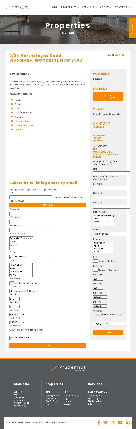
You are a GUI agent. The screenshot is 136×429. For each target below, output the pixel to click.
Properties (68, 7)
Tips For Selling (94, 401)
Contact (121, 7)
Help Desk (132, 28)
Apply (66, 398)
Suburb (13, 260)
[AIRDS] (21, 268)
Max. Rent (14, 302)
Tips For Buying (52, 401)
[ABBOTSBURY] (21, 265)
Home (54, 7)
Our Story (18, 392)
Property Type (17, 233)
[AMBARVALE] (21, 271)
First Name (15, 217)
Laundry (19, 129)
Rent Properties (71, 395)
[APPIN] (21, 275)
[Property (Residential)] (21, 238)
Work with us (19, 397)
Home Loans (19, 400)
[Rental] (21, 245)
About (104, 7)
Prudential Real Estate (17, 7)
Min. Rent (14, 294)
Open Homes (51, 398)
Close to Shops (22, 121)
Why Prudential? (95, 395)
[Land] (21, 241)
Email (12, 192)
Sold (47, 404)
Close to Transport (25, 125)
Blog (16, 394)
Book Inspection (108, 96)
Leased (67, 404)
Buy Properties (52, 395)
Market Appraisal (95, 398)
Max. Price (14, 317)
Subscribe (14, 325)
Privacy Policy (20, 405)
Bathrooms (15, 286)
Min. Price (14, 310)
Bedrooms (14, 278)
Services (88, 7)
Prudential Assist (21, 403)
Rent (71, 32)
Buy (63, 32)
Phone (12, 252)
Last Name (14, 225)
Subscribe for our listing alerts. (27, 329)
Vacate (67, 401)
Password (14, 209)
